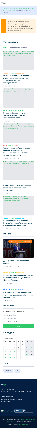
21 (10, 354)
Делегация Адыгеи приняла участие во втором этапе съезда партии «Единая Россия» (18, 277)
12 (31, 348)
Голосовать (18, 326)
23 (18, 354)
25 (27, 354)
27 (5, 357)
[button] (35, 3)
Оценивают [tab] (25, 47)
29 (14, 357)
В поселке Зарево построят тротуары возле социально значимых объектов (14, 115)
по (17, 371)
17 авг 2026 (8, 86)
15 (14, 351)
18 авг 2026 (8, 158)
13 (5, 351)
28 (10, 357)
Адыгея (13, 73)
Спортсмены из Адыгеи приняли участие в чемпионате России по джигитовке (17, 188)
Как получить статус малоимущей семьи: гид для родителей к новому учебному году (18, 295)
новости (8, 371)
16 (18, 351)
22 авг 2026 (8, 300)
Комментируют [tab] (15, 47)
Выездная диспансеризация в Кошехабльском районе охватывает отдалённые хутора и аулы (18, 223)
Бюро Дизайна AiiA (23, 424)
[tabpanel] (18, 140)
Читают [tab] (6, 47)
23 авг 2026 (8, 266)
